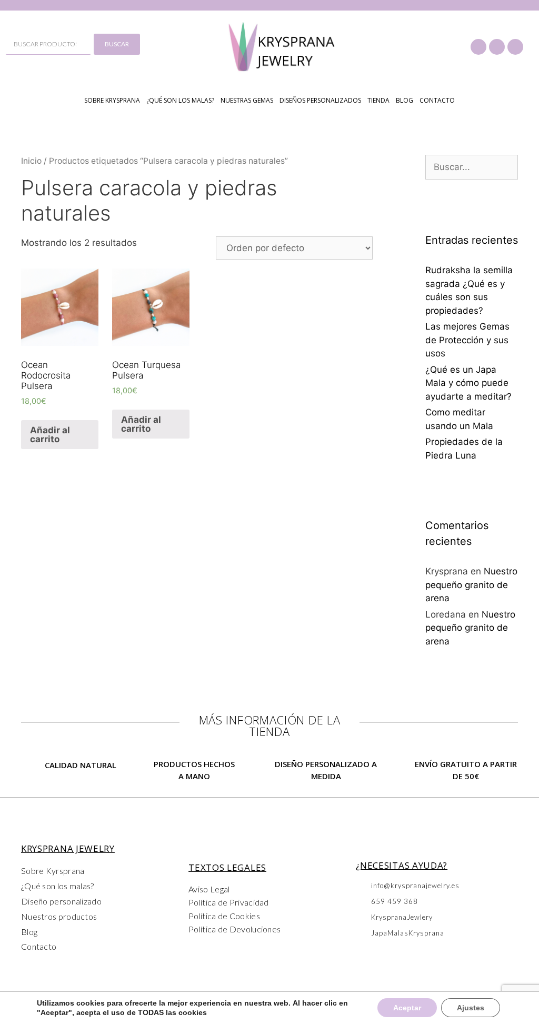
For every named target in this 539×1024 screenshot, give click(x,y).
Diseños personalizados (320, 100)
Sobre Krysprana (112, 100)
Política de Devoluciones (234, 929)
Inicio (31, 161)
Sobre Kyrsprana (53, 871)
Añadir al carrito (50, 434)
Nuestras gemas (247, 100)
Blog (404, 100)
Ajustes (470, 1007)
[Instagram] (497, 47)
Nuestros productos (59, 916)
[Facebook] (478, 47)
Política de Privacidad (228, 902)
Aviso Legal (208, 889)
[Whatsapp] (515, 47)
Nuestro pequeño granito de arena (471, 584)
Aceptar (407, 1007)
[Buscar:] (471, 167)
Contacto (437, 100)
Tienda (378, 100)
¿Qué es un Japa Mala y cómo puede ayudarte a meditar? (468, 383)
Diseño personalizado (61, 901)
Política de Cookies (224, 916)
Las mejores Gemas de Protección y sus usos (467, 340)
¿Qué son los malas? (180, 100)
